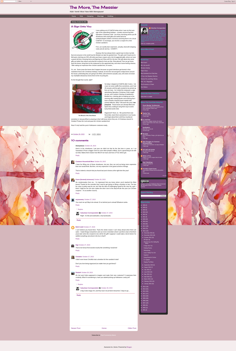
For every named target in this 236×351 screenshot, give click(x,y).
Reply (77, 155)
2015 (144, 231)
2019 (144, 221)
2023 (144, 212)
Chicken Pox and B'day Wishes (149, 79)
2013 (144, 289)
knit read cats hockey (149, 149)
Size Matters (144, 87)
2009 (144, 298)
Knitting (110, 16)
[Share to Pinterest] (100, 134)
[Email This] (93, 134)
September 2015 (148, 265)
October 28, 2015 (87, 272)
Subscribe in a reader (146, 96)
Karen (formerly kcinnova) (85, 179)
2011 (144, 293)
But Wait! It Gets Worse (148, 151)
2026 (144, 205)
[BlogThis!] (95, 134)
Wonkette (145, 134)
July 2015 (147, 269)
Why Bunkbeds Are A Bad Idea (149, 73)
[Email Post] (89, 134)
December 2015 (148, 233)
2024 (144, 210)
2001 (144, 310)
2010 (144, 296)
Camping (90, 16)
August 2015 (147, 267)
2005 (144, 307)
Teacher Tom (146, 113)
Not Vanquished (147, 114)
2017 (144, 226)
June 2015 (147, 272)
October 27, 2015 (90, 199)
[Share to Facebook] (98, 134)
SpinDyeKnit (146, 127)
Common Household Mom (85, 161)
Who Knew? (144, 62)
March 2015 (147, 279)
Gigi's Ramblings (148, 162)
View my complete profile (147, 43)
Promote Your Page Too (157, 52)
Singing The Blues (148, 262)
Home (74, 16)
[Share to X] (96, 134)
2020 (144, 219)
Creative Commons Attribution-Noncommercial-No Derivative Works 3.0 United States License (153, 185)
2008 (144, 300)
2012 (144, 291)
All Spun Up (147, 239)
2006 (144, 305)
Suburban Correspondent (89, 213)
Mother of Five (147, 156)
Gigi (77, 245)
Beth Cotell (79, 227)
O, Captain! (147, 259)
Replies (80, 209)
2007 (144, 303)
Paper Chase (144, 70)
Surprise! (146, 255)
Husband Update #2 (148, 163)
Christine (79, 256)
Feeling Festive (148, 248)
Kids (81, 16)
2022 (144, 214)
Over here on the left (148, 129)
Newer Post (75, 328)
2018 (144, 224)
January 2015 (148, 283)
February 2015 (148, 281)
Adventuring (147, 250)
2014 (144, 286)
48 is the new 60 (145, 65)
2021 (144, 217)
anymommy (80, 199)
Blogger (129, 347)
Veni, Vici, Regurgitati (146, 81)
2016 (144, 228)
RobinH (78, 272)
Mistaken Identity (145, 68)
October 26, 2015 (90, 146)
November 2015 (148, 235)
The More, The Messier (94, 7)
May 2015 (147, 274)
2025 (144, 207)
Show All (164, 175)
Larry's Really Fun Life (150, 252)
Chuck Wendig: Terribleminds (151, 105)
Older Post (132, 328)
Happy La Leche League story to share (152, 157)
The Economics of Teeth (147, 84)
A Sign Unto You (148, 245)
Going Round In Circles (150, 257)
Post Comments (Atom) (108, 335)
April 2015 (147, 276)
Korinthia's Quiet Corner (150, 168)
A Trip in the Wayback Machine (149, 76)
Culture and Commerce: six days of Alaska (153, 144)
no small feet (146, 119)
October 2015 (148, 237)
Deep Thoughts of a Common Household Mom (151, 142)
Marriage (100, 16)
